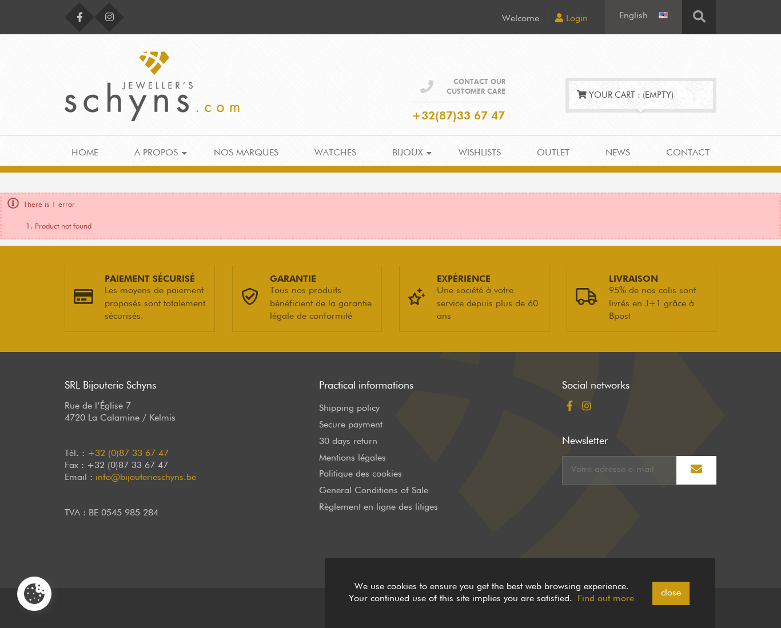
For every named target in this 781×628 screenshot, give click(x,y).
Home (84, 153)
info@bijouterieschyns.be (145, 477)
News (617, 153)
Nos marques (246, 153)
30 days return (348, 441)
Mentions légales (352, 458)
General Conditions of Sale (373, 490)
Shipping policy (349, 408)
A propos (156, 153)
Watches (335, 153)
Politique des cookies (360, 474)
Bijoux (407, 153)
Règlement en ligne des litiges (378, 507)
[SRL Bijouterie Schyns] (152, 84)
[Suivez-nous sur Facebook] (79, 17)
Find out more (605, 598)
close (671, 593)
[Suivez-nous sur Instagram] (109, 17)
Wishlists (480, 153)
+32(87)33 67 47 (458, 116)
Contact (688, 153)
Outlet (553, 153)
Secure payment (350, 425)
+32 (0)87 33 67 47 (128, 453)
